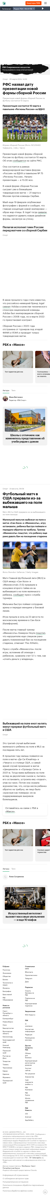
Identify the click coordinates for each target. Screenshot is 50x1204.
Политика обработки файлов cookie (18, 1190)
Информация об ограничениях (15, 1175)
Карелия (6, 1074)
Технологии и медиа (8, 983)
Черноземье (7, 1067)
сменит (7, 306)
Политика (6, 970)
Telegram (28, 978)
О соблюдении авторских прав (16, 1178)
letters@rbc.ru (37, 1157)
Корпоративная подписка (30, 1004)
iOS (26, 1113)
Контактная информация (29, 1030)
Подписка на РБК (30, 999)
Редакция (28, 1034)
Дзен (27, 981)
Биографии (7, 991)
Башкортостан (8, 1028)
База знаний (7, 994)
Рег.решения (29, 1073)
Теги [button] (13, 390)
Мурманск (6, 1077)
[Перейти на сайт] (25, 69)
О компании (28, 1025)
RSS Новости (30, 1015)
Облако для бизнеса (28, 1055)
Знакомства (29, 1077)
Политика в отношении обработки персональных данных (23, 1186)
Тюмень (6, 1064)
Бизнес (5, 979)
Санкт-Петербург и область (7, 1013)
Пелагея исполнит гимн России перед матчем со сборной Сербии (25, 229)
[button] (25, 69)
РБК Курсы (27, 1094)
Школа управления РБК (29, 1100)
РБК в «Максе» (14, 344)
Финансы (6, 988)
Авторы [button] (6, 390)
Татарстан (6, 1061)
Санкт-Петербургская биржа (19, 1166)
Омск (5, 1025)
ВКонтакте (29, 972)
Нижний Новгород (6, 1046)
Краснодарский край (8, 1041)
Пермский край (7, 1051)
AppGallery (29, 1120)
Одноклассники (30, 975)
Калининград (8, 1036)
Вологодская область (7, 1032)
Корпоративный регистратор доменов (29, 1063)
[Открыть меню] (45, 3)
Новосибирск (8, 1021)
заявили (42, 212)
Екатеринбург (8, 1018)
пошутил (40, 632)
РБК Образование (8, 998)
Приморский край (8, 1081)
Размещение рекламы (29, 1039)
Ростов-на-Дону (7, 1057)
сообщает (18, 594)
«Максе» (10, 811)
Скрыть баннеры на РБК (29, 992)
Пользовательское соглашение (15, 1181)
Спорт (5, 79)
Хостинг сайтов (28, 1069)
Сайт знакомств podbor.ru (29, 1082)
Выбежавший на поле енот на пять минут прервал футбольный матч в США (25, 726)
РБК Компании (29, 1088)
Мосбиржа (26, 1165)
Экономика (7, 973)
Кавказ (5, 1071)
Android (28, 1117)
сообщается (19, 160)
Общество (7, 976)
